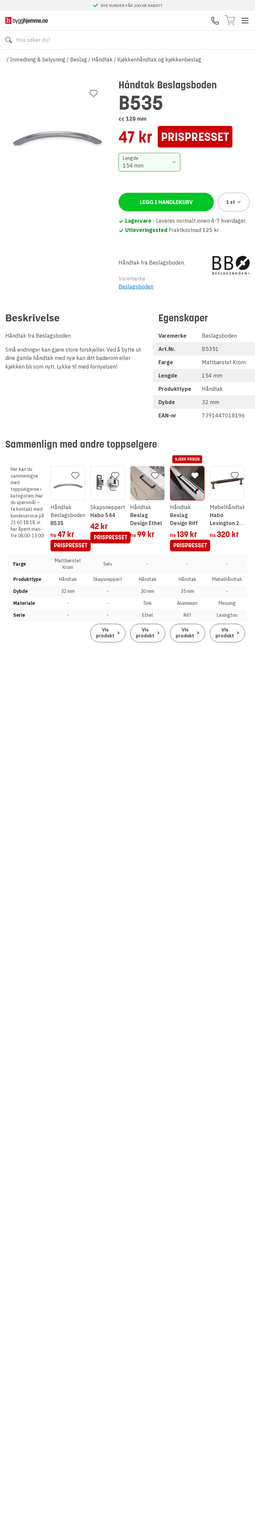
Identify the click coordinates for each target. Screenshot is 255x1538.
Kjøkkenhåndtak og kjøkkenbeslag (159, 59)
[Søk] (8, 40)
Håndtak (102, 59)
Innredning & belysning (37, 59)
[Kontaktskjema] (215, 20)
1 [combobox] (230, 202)
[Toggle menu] (245, 20)
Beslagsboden (136, 286)
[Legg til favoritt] (93, 93)
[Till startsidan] (26, 20)
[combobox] (149, 162)
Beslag (78, 59)
